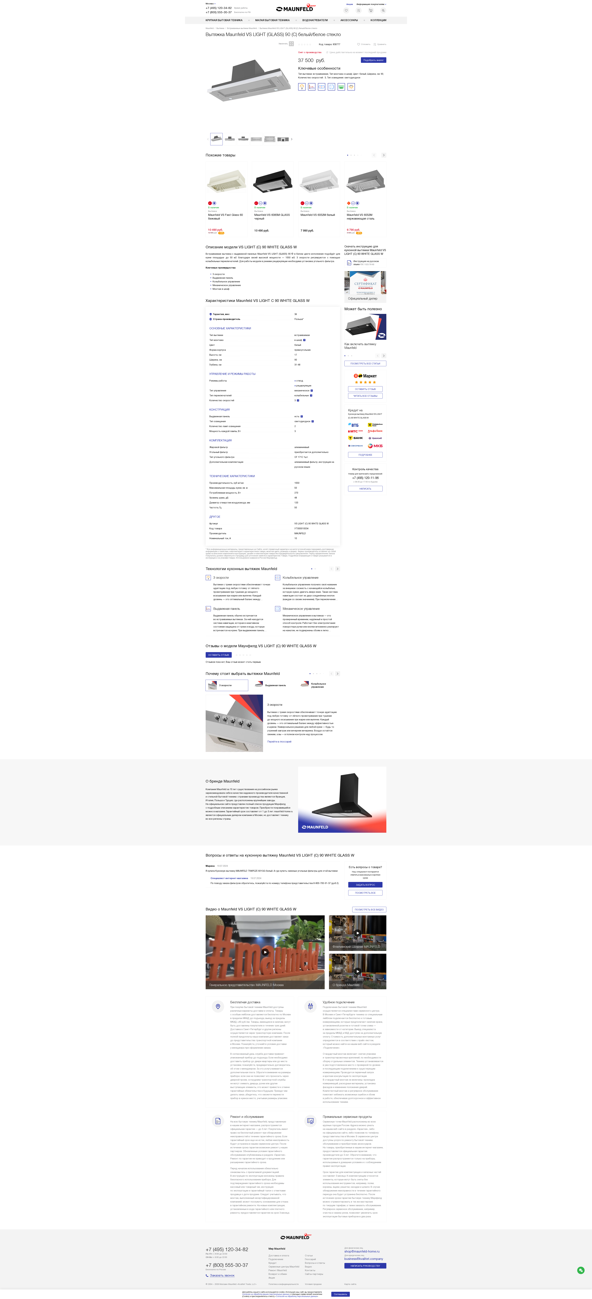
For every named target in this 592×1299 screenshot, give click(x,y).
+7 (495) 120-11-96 (365, 478)
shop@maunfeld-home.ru (362, 1251)
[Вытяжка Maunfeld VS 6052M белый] (319, 181)
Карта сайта (350, 1284)
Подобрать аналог (374, 60)
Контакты (310, 1270)
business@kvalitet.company (363, 1259)
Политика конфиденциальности (284, 1284)
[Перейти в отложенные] (346, 10)
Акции (349, 4)
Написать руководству (365, 1266)
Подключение (276, 1259)
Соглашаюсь (340, 1294)
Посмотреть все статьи (365, 363)
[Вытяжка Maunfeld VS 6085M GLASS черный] (273, 181)
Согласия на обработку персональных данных (296, 1296)
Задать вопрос (365, 885)
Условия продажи (313, 1284)
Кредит (273, 1263)
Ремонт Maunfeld (278, 1270)
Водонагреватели (315, 20)
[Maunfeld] (296, 8)
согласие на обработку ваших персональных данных (265, 1294)
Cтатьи (309, 1255)
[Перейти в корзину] (371, 10)
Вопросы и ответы (315, 1263)
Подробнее (365, 455)
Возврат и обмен (278, 1274)
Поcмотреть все (365, 893)
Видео (308, 1266)
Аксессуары (349, 20)
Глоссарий (310, 1259)
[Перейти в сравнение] (359, 10)
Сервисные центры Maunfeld (284, 1266)
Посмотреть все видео (369, 909)
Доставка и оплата (279, 1255)
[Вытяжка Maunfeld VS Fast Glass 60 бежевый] (226, 181)
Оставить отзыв (365, 389)
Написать (365, 489)
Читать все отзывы (365, 396)
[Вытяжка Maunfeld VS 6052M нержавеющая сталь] (365, 181)
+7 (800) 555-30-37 (219, 12)
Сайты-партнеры (314, 1274)
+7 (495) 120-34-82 (219, 8)
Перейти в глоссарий (279, 741)
